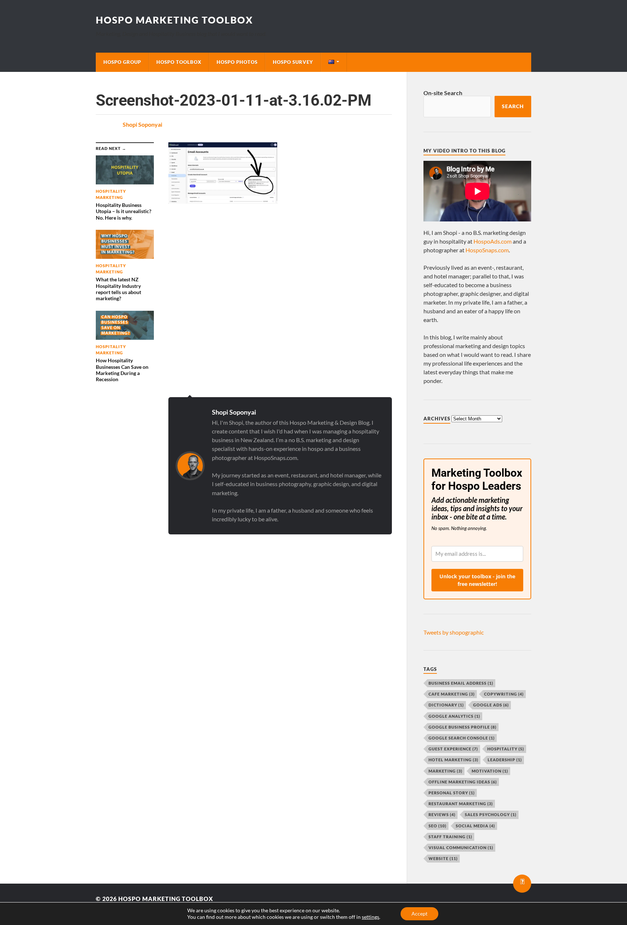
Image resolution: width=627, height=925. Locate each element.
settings (370, 917)
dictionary (446, 704)
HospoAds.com (493, 241)
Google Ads (491, 704)
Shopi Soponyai (142, 124)
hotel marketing (453, 759)
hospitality (505, 748)
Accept (419, 913)
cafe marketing (452, 694)
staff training (450, 836)
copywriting (504, 694)
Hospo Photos (237, 62)
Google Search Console (462, 737)
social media (475, 825)
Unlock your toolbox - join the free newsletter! (477, 580)
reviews (442, 814)
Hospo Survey (293, 62)
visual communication (461, 847)
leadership (505, 759)
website (443, 858)
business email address (461, 683)
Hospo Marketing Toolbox (174, 20)
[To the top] (522, 884)
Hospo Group (122, 62)
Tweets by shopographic (453, 632)
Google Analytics (454, 716)
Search (513, 106)
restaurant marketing (461, 803)
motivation (490, 771)
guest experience (453, 748)
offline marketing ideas (463, 781)
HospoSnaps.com (487, 249)
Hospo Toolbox (178, 62)
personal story (452, 792)
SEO (437, 825)
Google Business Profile (462, 727)
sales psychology (490, 814)
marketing (445, 771)
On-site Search (442, 92)
